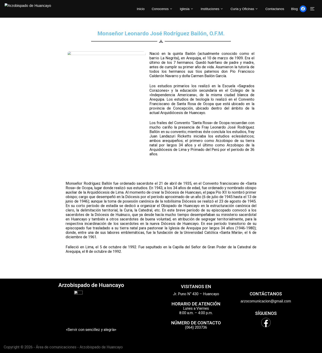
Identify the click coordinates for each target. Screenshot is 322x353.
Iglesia (185, 9)
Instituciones (210, 9)
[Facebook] (303, 8)
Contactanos (274, 9)
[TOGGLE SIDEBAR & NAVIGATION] (313, 9)
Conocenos (160, 9)
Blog (294, 9)
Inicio (141, 9)
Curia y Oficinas (242, 9)
